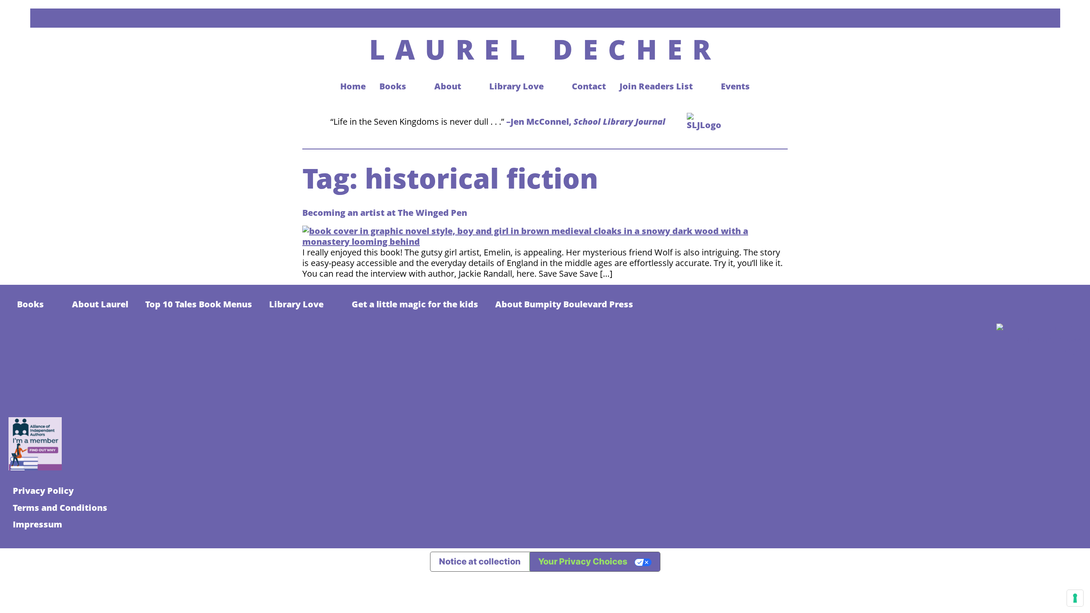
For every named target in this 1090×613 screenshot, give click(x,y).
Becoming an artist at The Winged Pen (384, 212)
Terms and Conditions (60, 507)
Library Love (296, 304)
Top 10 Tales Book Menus (198, 304)
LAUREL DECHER (545, 49)
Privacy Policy (43, 490)
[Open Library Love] (552, 86)
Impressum (37, 524)
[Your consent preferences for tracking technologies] (1075, 598)
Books (30, 304)
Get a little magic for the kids (415, 304)
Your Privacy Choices (583, 561)
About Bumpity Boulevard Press (564, 304)
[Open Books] (414, 86)
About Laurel (100, 304)
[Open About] (469, 86)
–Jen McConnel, (585, 121)
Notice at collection (480, 561)
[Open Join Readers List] (701, 86)
